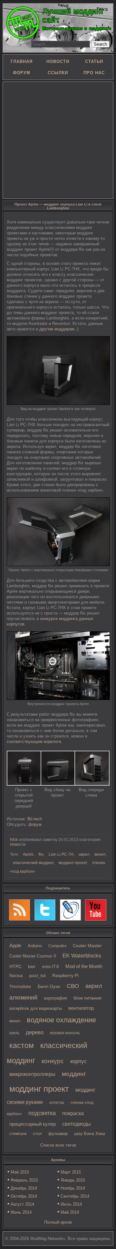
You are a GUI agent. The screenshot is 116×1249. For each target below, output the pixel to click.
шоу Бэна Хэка (89, 1133)
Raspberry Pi (65, 975)
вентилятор (81, 1008)
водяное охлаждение (61, 1020)
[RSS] (19, 910)
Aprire (28, 854)
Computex (57, 946)
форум (35, 824)
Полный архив (58, 1222)
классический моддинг (33, 862)
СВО (73, 986)
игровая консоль (65, 1033)
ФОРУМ (21, 72)
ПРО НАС (94, 72)
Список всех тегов (58, 1145)
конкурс (53, 1061)
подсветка (42, 1113)
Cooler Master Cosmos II (32, 956)
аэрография (55, 998)
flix (41, 854)
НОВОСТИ (57, 61)
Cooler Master (87, 945)
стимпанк (17, 1133)
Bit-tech (34, 819)
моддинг (74, 1073)
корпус (78, 1061)
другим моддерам (56, 329)
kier (31, 966)
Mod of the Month (83, 966)
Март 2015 (71, 1172)
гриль (14, 1033)
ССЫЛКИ (58, 72)
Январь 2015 (73, 1180)
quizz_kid (37, 976)
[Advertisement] (58, 139)
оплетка (56, 1102)
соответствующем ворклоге (34, 741)
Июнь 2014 (21, 1212)
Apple (15, 945)
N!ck (14, 839)
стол (37, 1133)
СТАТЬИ (94, 61)
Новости (17, 844)
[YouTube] (95, 910)
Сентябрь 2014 (75, 1196)
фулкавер (58, 1133)
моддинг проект (39, 1089)
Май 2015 (20, 1172)
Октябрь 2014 (24, 1196)
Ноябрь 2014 (73, 1188)
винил (14, 1021)
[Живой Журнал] (70, 910)
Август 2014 (22, 1204)
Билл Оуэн (49, 986)
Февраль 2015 (24, 1180)
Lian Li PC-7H (61, 854)
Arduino (35, 945)
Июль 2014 (71, 1204)
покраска (73, 1113)
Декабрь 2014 (24, 1188)
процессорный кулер (32, 1124)
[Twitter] (45, 910)
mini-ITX (50, 966)
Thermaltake (20, 986)
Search (100, 44)
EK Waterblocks (82, 956)
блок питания (87, 998)
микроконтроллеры (32, 1074)
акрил (93, 986)
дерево (35, 1032)
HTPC (15, 966)
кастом (21, 1045)
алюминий (23, 997)
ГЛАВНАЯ (22, 61)
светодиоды (76, 1124)
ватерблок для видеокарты (35, 1008)
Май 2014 (70, 1212)
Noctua (16, 975)
